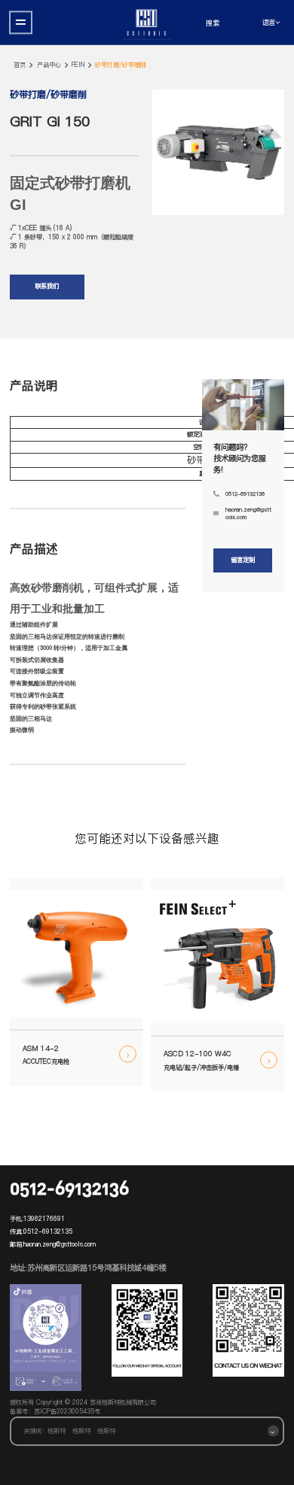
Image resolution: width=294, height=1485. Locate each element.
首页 (20, 65)
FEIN (78, 65)
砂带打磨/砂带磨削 (120, 65)
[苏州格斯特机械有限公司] (147, 22)
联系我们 (47, 285)
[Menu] (21, 22)
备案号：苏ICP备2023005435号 (55, 1412)
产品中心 (49, 65)
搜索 (212, 22)
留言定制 (243, 559)
